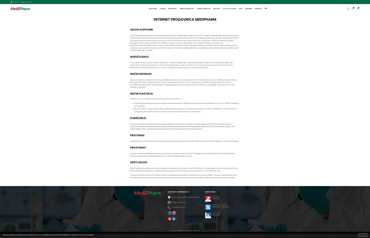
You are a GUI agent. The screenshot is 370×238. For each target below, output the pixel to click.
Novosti (216, 8)
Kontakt (258, 8)
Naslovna (153, 8)
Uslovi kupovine (229, 8)
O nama (163, 8)
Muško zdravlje (203, 8)
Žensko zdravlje (187, 8)
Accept (363, 235)
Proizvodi (172, 8)
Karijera (248, 8)
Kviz (240, 8)
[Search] (348, 8)
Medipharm (180, 231)
